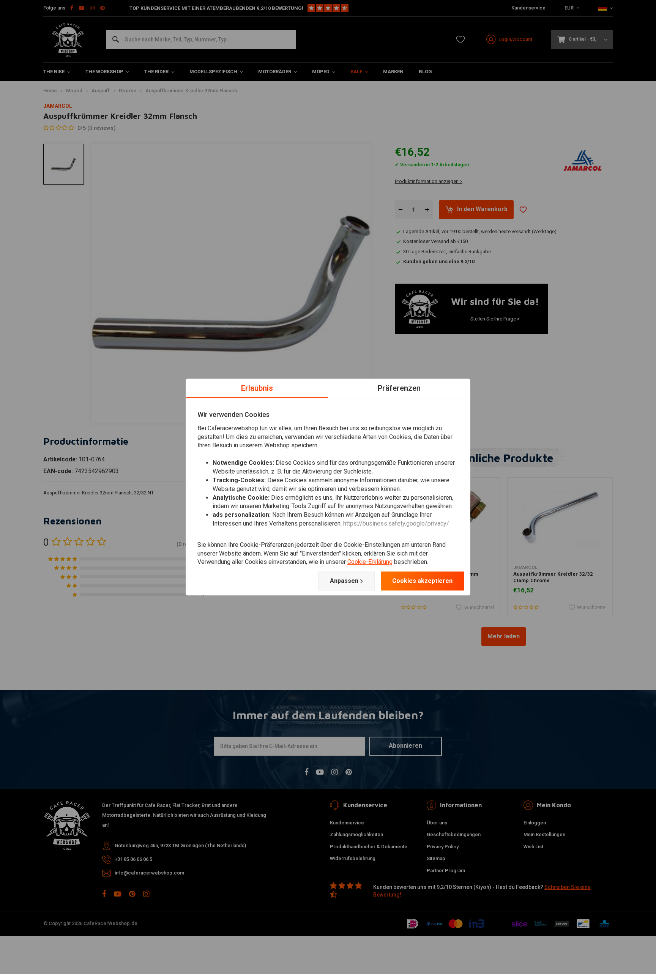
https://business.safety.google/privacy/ (396, 523)
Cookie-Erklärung (370, 562)
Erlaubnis (257, 388)
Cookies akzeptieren (422, 580)
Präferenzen (399, 388)
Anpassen (344, 580)
